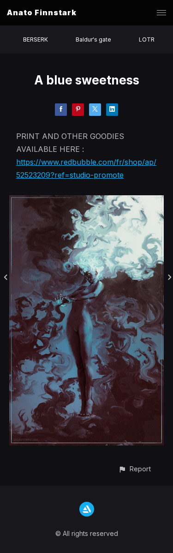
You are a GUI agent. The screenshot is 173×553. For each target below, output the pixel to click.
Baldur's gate (93, 39)
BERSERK (35, 39)
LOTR (147, 39)
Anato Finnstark (42, 12)
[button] (134, 468)
